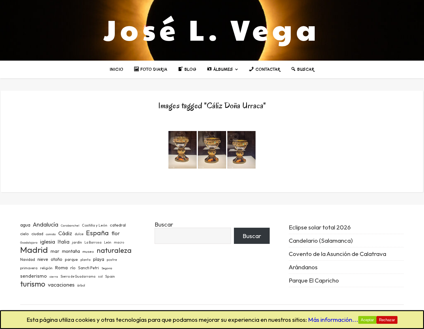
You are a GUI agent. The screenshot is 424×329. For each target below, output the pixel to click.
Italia (64, 242)
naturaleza (114, 250)
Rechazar (387, 320)
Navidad (27, 259)
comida (51, 234)
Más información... (333, 319)
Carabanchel (70, 225)
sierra (53, 276)
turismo (32, 283)
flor (115, 233)
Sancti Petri (88, 267)
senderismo (33, 276)
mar (54, 251)
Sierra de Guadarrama (78, 276)
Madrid (34, 249)
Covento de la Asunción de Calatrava (337, 253)
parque (71, 259)
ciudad (37, 233)
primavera (28, 268)
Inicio (116, 69)
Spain (110, 276)
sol (100, 276)
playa (98, 259)
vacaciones (61, 284)
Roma (61, 267)
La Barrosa (93, 242)
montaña (71, 251)
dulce (79, 234)
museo (88, 251)
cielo (24, 233)
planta (85, 260)
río (73, 267)
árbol (81, 285)
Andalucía (45, 224)
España (97, 232)
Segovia (107, 268)
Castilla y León (94, 225)
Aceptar (367, 320)
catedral (118, 225)
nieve (42, 259)
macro (119, 242)
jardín (77, 242)
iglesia (47, 241)
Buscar (164, 224)
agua (25, 225)
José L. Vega (212, 28)
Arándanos (303, 267)
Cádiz (65, 233)
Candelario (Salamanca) (321, 240)
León (107, 242)
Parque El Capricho (314, 280)
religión (46, 268)
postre (112, 260)
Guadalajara (28, 242)
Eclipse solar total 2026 (320, 227)
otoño (56, 259)
